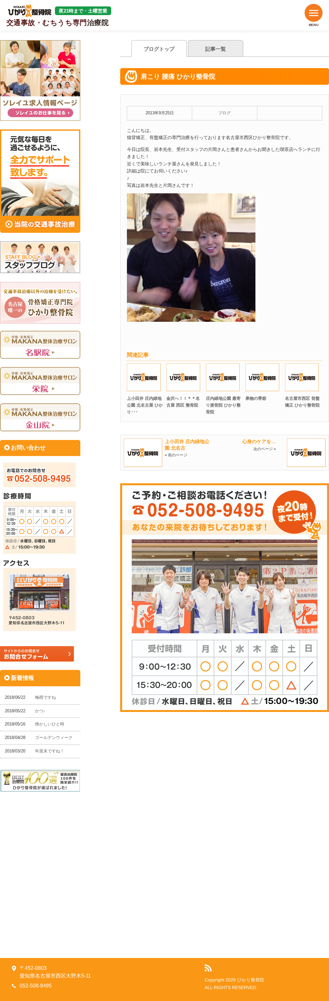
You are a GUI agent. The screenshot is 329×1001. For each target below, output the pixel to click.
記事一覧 (215, 49)
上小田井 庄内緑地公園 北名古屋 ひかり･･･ (145, 405)
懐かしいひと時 (49, 724)
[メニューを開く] (314, 13)
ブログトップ (159, 49)
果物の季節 (255, 398)
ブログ (224, 112)
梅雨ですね (45, 697)
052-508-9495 (36, 985)
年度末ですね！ (49, 751)
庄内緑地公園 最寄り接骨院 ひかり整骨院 (223, 405)
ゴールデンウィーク (54, 737)
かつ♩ (41, 710)
